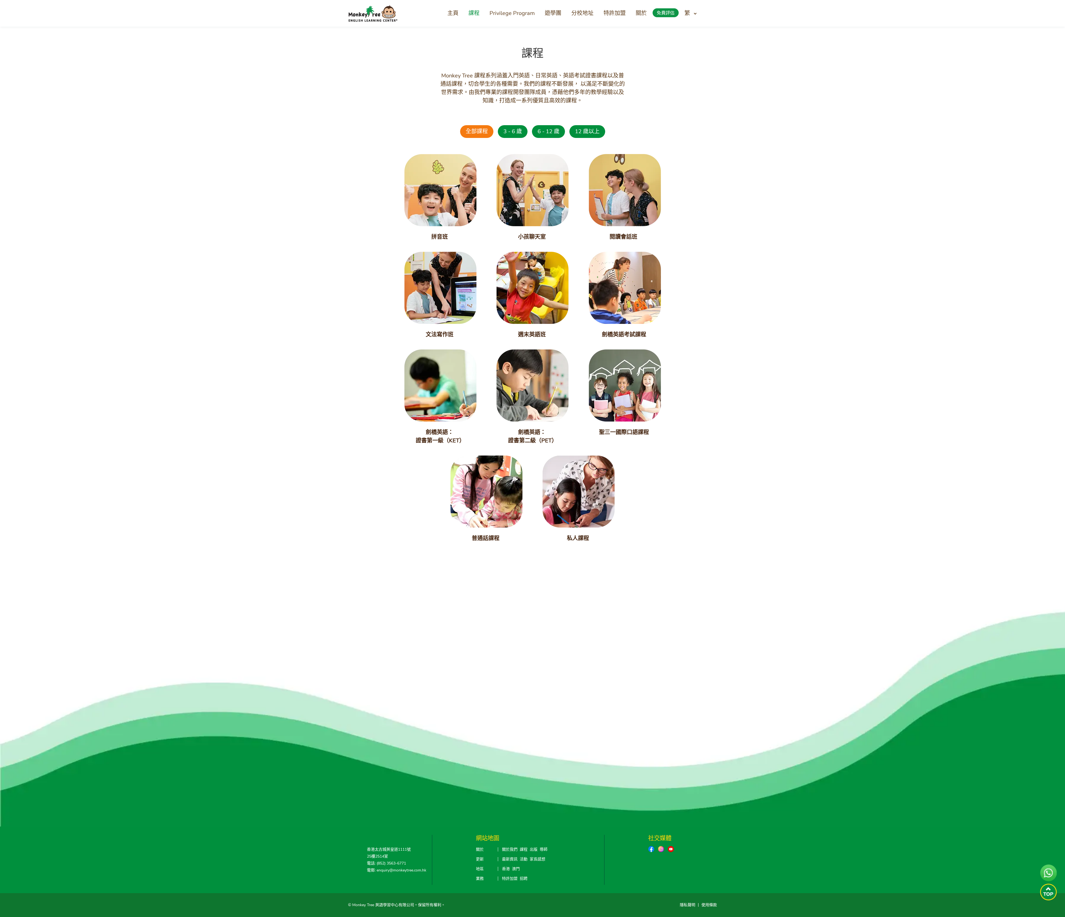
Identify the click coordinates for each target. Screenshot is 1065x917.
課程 (474, 13)
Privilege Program (512, 13)
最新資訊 (510, 859)
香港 (506, 868)
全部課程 (477, 131)
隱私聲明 (687, 905)
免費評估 (665, 13)
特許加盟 (615, 13)
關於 (641, 13)
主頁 (452, 13)
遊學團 (553, 13)
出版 (533, 849)
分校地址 (582, 13)
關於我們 (510, 849)
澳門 (516, 868)
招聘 (524, 878)
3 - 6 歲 (512, 131)
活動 (524, 859)
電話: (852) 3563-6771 (386, 863)
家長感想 (537, 859)
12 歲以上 (587, 131)
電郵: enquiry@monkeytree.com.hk (396, 870)
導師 (543, 849)
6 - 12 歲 (548, 131)
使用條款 (709, 905)
